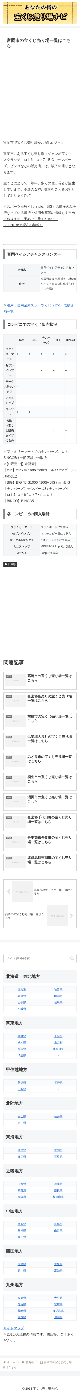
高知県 (58, 1270)
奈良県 (58, 1190)
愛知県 (58, 1150)
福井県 (58, 1116)
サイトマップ (13, 1328)
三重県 (58, 1156)
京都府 (22, 1190)
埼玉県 (22, 1055)
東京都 (58, 1042)
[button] (72, 958)
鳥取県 (22, 1224)
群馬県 (12, 564)
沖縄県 (58, 1317)
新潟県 (22, 1082)
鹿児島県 (58, 1310)
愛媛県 (58, 1264)
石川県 (22, 1122)
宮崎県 (58, 1304)
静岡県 (22, 1156)
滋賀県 (22, 1184)
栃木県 (22, 1042)
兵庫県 (58, 1184)
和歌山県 (58, 1196)
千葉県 (58, 1036)
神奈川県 (58, 1049)
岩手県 (22, 1002)
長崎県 (22, 1310)
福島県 (58, 1002)
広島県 (58, 1224)
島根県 (22, 1230)
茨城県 (22, 1036)
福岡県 (22, 1298)
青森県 (22, 996)
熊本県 (22, 1317)
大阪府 (22, 1196)
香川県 (22, 1270)
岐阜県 (22, 1150)
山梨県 (22, 1089)
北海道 (22, 989)
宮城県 (22, 1008)
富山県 (22, 1116)
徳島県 (22, 1264)
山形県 (58, 996)
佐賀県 (22, 1304)
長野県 (58, 1082)
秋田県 (58, 989)
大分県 (58, 1298)
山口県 (58, 1230)
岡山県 (22, 1237)
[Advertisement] (40, 95)
